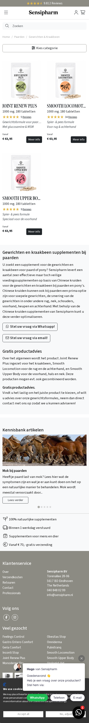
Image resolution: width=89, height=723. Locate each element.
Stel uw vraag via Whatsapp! (32, 326)
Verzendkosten (12, 577)
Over (5, 572)
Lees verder (15, 500)
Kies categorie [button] (47, 48)
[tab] (38, 507)
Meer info (34, 139)
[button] (6, 12)
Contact (7, 588)
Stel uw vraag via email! (29, 338)
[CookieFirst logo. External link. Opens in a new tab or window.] (4, 684)
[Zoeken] (7, 26)
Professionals (11, 593)
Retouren (8, 583)
